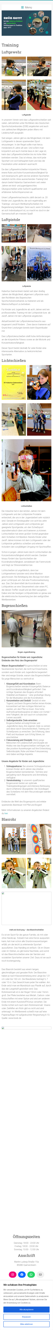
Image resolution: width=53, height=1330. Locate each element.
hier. (6, 813)
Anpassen (26, 1317)
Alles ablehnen (26, 1324)
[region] (26, 1305)
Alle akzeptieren (27, 1309)
